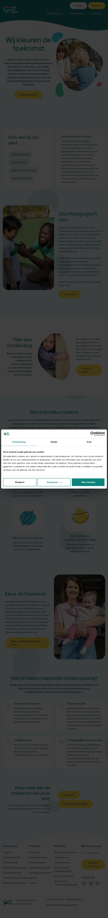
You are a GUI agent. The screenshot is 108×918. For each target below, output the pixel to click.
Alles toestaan (88, 482)
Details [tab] (54, 442)
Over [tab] (89, 442)
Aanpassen (52, 482)
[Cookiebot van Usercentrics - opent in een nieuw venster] (92, 434)
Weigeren (19, 482)
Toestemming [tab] (18, 442)
